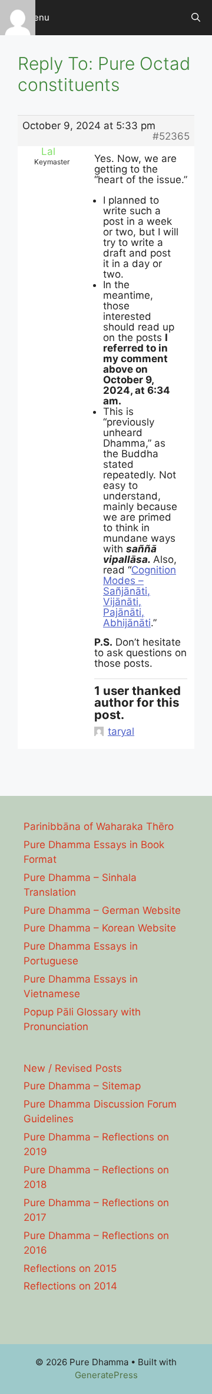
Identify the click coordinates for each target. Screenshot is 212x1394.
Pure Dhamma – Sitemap (82, 1086)
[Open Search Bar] (196, 17)
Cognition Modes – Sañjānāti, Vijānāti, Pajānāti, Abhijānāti (139, 596)
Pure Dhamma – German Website (102, 910)
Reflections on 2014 (70, 1286)
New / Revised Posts (73, 1068)
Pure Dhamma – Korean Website (100, 928)
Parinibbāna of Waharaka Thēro (99, 826)
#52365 (171, 136)
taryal (121, 731)
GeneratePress (106, 1375)
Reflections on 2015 (70, 1268)
